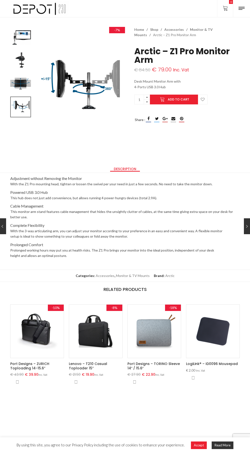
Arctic (170, 276)
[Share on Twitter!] (156, 118)
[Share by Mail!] (173, 118)
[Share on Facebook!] (148, 118)
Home (139, 29)
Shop (154, 29)
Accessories (174, 29)
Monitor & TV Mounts (133, 276)
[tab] (125, 169)
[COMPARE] (17, 382)
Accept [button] (199, 445)
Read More (222, 445)
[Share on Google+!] (165, 118)
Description (125, 168)
